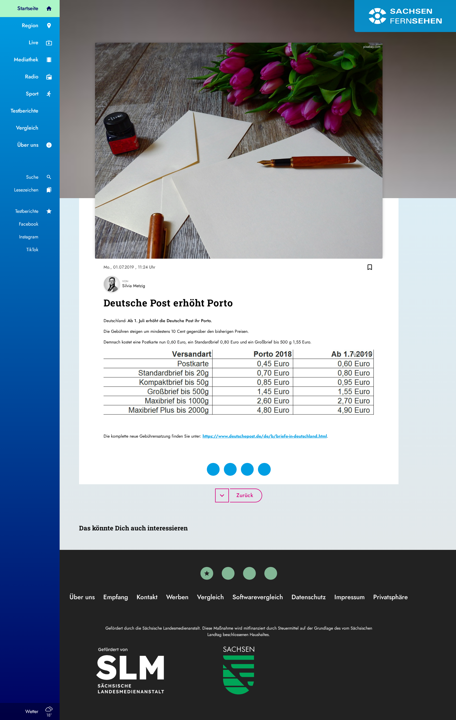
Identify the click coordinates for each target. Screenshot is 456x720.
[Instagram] (249, 573)
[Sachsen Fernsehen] (405, 16)
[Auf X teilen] (230, 469)
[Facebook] (228, 573)
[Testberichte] (206, 573)
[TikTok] (270, 573)
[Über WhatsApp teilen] (247, 469)
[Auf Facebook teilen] (213, 469)
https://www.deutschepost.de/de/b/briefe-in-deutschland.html (265, 436)
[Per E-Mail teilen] (264, 469)
